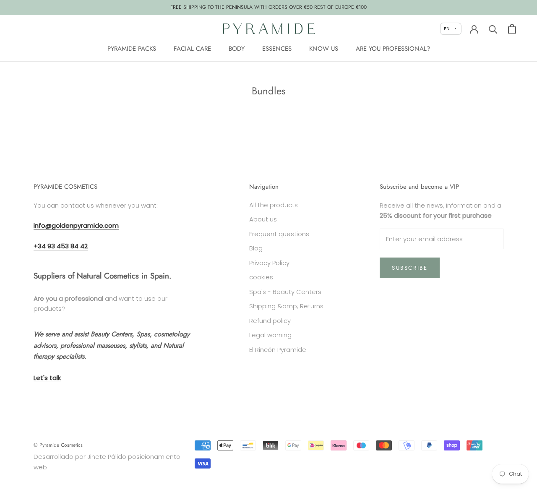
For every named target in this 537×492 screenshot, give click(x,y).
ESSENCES (277, 48)
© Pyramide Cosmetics (58, 445)
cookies (261, 277)
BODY (237, 48)
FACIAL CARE (192, 48)
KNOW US (323, 48)
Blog (256, 248)
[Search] (493, 28)
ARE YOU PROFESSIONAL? (393, 48)
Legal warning (270, 335)
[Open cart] (512, 29)
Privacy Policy (269, 262)
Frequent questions (279, 233)
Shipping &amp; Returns (286, 306)
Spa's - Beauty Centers (285, 291)
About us (263, 219)
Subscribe (410, 268)
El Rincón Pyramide (277, 349)
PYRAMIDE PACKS (131, 48)
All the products (273, 204)
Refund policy (270, 320)
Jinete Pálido (106, 456)
